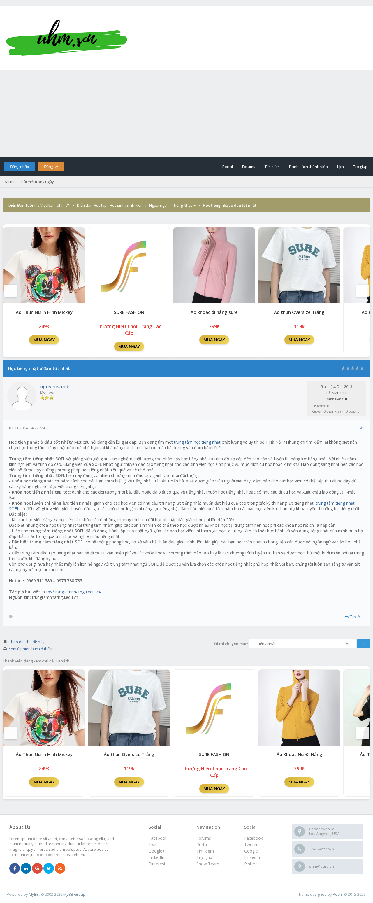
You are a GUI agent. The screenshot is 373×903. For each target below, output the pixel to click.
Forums (248, 166)
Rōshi (338, 894)
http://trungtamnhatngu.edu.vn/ (72, 591)
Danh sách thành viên (308, 166)
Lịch (340, 166)
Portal (227, 166)
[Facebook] (14, 868)
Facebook (253, 838)
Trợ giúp (360, 166)
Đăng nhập (19, 166)
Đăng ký (51, 166)
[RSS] (60, 868)
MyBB (34, 894)
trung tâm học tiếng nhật (198, 442)
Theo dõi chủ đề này (27, 641)
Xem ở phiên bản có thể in (31, 648)
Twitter (251, 844)
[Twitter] (48, 868)
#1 (362, 427)
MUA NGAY (44, 339)
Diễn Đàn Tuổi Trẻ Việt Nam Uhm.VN (39, 205)
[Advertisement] (186, 113)
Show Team (207, 864)
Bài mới (10, 181)
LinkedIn (252, 857)
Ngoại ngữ (158, 205)
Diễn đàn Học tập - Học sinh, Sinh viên (110, 205)
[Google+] (37, 868)
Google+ (252, 851)
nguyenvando (55, 386)
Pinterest (252, 864)
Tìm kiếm (272, 166)
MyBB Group (74, 894)
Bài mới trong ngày (37, 181)
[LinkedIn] (26, 868)
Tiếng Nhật (182, 205)
